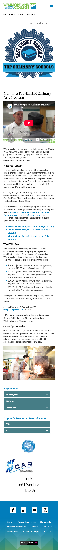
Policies (34, 526)
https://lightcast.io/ (14, 309)
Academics (12, 14)
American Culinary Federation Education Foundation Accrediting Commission (26, 213)
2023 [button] (8, 430)
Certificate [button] (11, 407)
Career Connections (27, 522)
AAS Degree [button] (12, 394)
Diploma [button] (10, 400)
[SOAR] (19, 465)
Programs (21, 14)
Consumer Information (16, 526)
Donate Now (27, 543)
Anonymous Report (31, 531)
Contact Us (47, 526)
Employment (12, 531)
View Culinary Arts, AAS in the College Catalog (31, 226)
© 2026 (47, 531)
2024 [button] (8, 424)
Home (5, 14)
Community (45, 522)
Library (10, 522)
